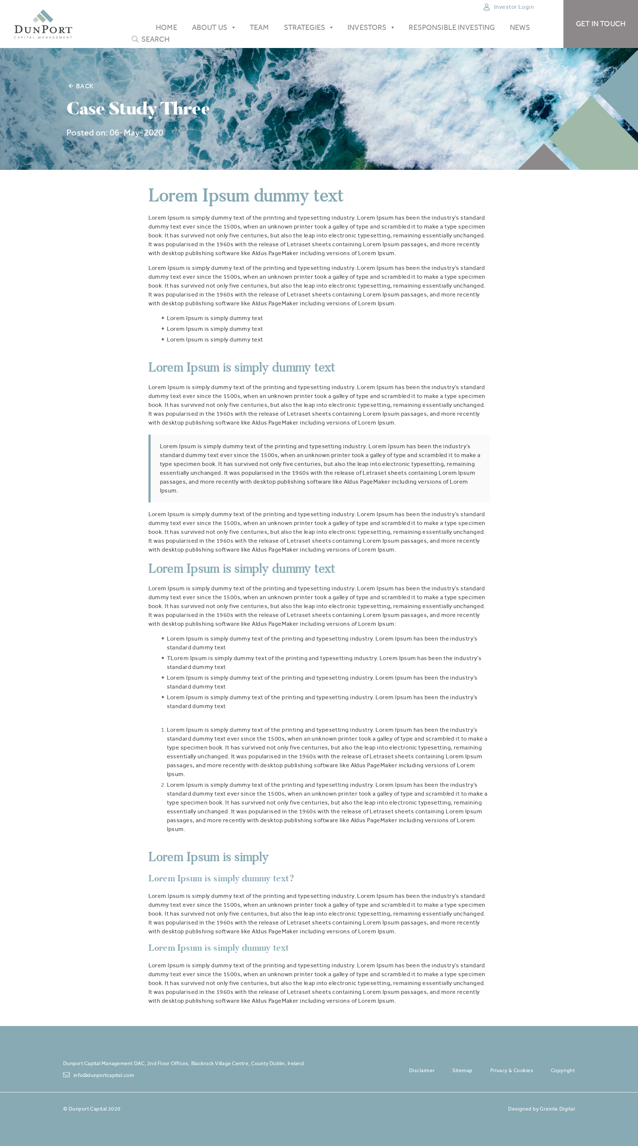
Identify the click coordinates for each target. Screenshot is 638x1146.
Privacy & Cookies (511, 1070)
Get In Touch (600, 24)
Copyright (563, 1070)
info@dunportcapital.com (103, 1075)
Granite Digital (557, 1109)
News (520, 27)
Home (166, 27)
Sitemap (462, 1070)
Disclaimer (422, 1070)
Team (259, 27)
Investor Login (514, 6)
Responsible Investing (452, 27)
